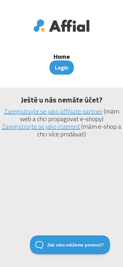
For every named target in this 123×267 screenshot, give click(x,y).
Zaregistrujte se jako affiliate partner (53, 111)
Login (61, 67)
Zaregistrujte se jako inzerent (41, 126)
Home (62, 56)
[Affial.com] (61, 36)
